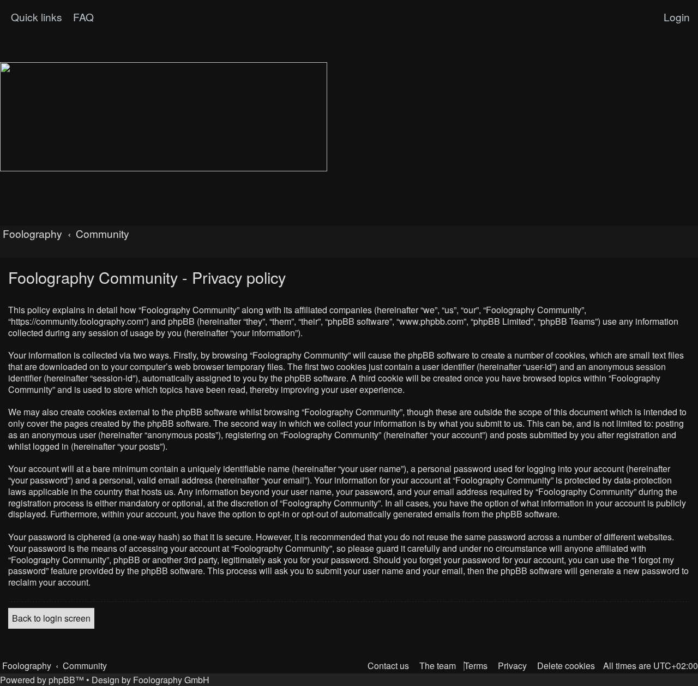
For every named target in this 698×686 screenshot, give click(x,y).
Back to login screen (51, 618)
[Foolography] (163, 116)
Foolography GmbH (171, 679)
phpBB (62, 679)
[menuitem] (82, 17)
